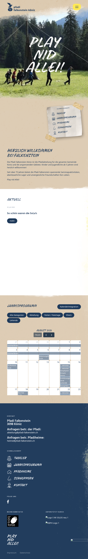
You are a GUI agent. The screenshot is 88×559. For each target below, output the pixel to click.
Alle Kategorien (17, 315)
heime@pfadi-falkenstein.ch (21, 440)
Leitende (14, 320)
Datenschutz (25, 553)
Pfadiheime (22, 471)
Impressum (11, 553)
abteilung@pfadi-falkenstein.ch (22, 432)
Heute (37, 335)
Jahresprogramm (27, 465)
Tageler (20, 458)
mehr (12, 220)
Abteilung (34, 315)
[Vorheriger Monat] (46, 334)
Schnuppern (23, 478)
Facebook (8, 501)
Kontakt (20, 485)
